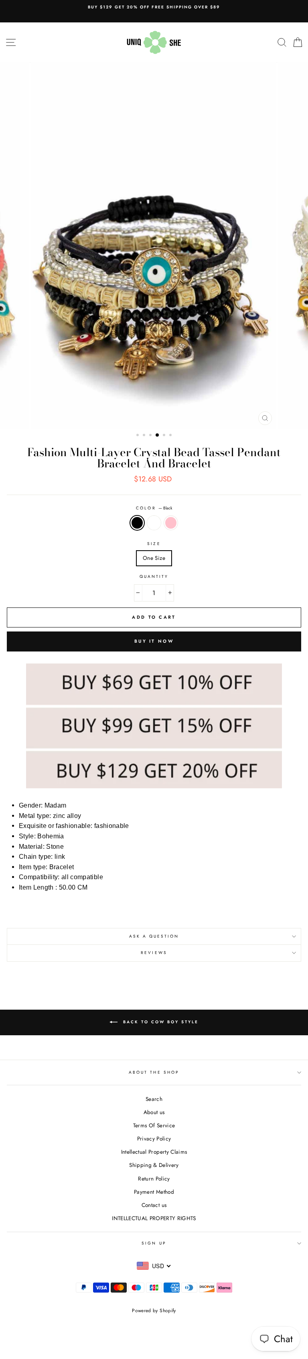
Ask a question (154, 936)
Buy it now (154, 641)
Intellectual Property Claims (154, 1152)
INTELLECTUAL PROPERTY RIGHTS (154, 1218)
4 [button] (158, 435)
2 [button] (145, 436)
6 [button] (171, 436)
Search (154, 1099)
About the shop (154, 1072)
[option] (154, 7)
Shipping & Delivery (153, 1165)
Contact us (154, 1205)
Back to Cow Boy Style (160, 1022)
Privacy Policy (154, 1139)
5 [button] (165, 436)
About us (154, 1112)
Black (137, 523)
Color (154, 508)
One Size (154, 558)
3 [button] (151, 436)
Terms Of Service (154, 1125)
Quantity (154, 576)
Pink (171, 523)
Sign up (154, 1243)
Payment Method (154, 1192)
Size (153, 544)
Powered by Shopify (154, 1310)
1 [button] (138, 436)
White (154, 523)
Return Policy (154, 1179)
